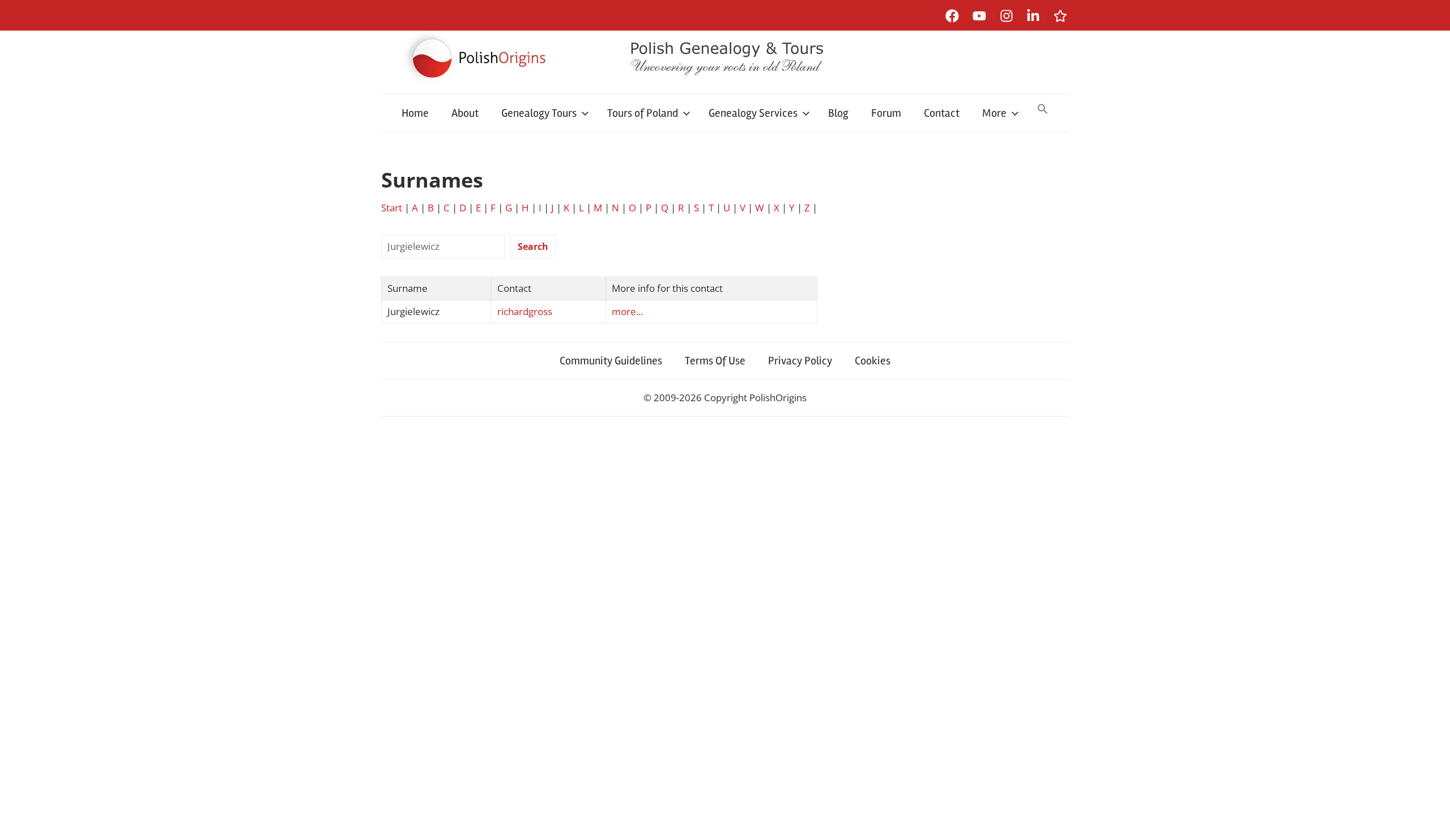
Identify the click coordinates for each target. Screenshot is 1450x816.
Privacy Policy (800, 361)
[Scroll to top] (1430, 796)
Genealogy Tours (539, 113)
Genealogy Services (753, 113)
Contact (941, 113)
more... (627, 311)
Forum (886, 113)
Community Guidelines (611, 361)
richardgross (524, 311)
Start (391, 207)
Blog (838, 113)
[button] (1043, 110)
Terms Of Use (715, 361)
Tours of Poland (642, 113)
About (465, 113)
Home (415, 113)
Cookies (872, 361)
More (994, 113)
